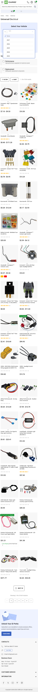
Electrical (13, 15)
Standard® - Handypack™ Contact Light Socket (26, 233)
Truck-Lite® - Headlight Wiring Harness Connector (27, 570)
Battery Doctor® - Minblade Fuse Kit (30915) (9, 233)
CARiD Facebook (3, 683)
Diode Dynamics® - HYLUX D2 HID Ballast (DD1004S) (28, 334)
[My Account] (32, 2)
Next (31, 601)
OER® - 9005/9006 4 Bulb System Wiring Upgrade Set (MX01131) (9, 367)
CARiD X (8, 683)
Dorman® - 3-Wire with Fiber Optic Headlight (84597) (27, 265)
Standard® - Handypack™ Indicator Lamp (7, 265)
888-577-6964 (14, 646)
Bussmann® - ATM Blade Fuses (9, 201)
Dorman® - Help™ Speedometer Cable (9, 104)
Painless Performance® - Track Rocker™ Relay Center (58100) (9, 570)
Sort (15, 79)
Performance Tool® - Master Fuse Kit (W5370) (27, 104)
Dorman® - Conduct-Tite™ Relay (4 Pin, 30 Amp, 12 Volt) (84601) (9, 301)
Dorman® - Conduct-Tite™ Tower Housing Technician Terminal (28, 301)
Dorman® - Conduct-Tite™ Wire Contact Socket (9, 334)
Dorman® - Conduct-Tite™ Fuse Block (9, 169)
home (2, 15)
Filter (6, 79)
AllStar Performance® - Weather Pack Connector (28, 399)
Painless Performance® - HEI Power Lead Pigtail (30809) (8, 533)
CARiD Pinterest (17, 683)
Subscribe (6, 633)
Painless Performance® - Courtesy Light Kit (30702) (26, 500)
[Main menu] (2, 2)
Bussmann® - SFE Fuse (26, 201)
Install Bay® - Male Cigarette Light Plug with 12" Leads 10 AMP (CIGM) (9, 467)
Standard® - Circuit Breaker (8, 136)
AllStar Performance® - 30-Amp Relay (9, 399)
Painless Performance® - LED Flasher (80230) (27, 533)
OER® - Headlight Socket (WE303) (26, 367)
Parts (7, 15)
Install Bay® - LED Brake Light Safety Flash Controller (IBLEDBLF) (27, 433)
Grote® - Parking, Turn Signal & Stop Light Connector (9, 432)
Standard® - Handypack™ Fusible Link (26, 136)
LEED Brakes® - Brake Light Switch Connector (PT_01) (8, 500)
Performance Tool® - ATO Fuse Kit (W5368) (28, 169)
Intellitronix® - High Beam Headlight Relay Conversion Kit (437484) (28, 467)
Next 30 (20, 588)
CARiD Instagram (22, 683)
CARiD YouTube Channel (13, 683)
